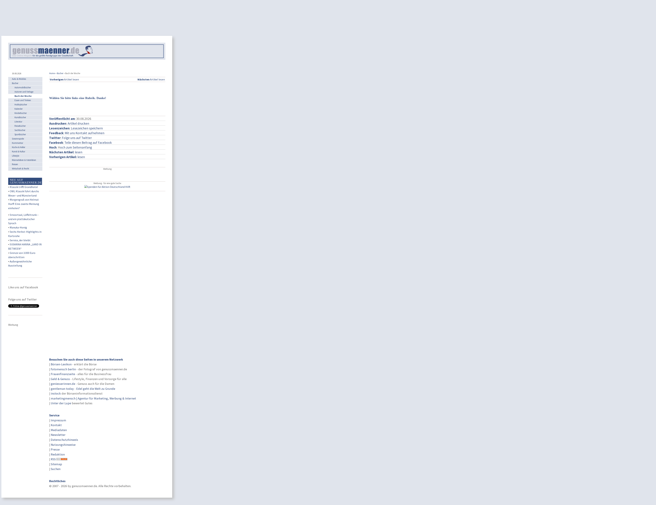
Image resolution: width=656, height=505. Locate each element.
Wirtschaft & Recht (20, 168)
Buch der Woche (23, 96)
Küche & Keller (18, 147)
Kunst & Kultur (18, 151)
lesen (67, 157)
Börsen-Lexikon (61, 364)
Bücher (60, 73)
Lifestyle (15, 155)
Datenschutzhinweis (64, 440)
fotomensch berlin (63, 369)
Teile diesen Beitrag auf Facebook (88, 143)
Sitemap (56, 464)
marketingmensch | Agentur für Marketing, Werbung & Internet (93, 398)
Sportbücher (20, 134)
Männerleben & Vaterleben (24, 160)
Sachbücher (20, 130)
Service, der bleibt (20, 240)
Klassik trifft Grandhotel (24, 187)
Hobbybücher (21, 104)
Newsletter (58, 435)
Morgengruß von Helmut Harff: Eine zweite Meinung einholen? (23, 204)
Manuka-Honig (18, 227)
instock (56, 393)
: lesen (65, 152)
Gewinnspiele (18, 138)
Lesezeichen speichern (87, 128)
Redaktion (58, 454)
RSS (53, 459)
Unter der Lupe (61, 403)
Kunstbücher (20, 117)
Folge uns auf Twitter (77, 138)
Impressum (58, 420)
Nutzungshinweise (63, 445)
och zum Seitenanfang (76, 147)
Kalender (19, 108)
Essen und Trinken (23, 100)
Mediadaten (59, 430)
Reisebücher (20, 125)
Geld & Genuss (60, 379)
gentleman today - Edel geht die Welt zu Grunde (83, 389)
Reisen (15, 164)
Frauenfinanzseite (63, 374)
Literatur (18, 121)
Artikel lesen (64, 79)
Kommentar (17, 143)
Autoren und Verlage (24, 91)
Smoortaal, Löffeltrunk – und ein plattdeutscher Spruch (23, 219)
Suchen (55, 469)
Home (52, 73)
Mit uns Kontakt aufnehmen (84, 133)
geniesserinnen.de (63, 384)
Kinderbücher (21, 113)
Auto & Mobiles (19, 79)
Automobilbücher (23, 87)
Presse (55, 449)
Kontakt (56, 425)
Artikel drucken (78, 123)
